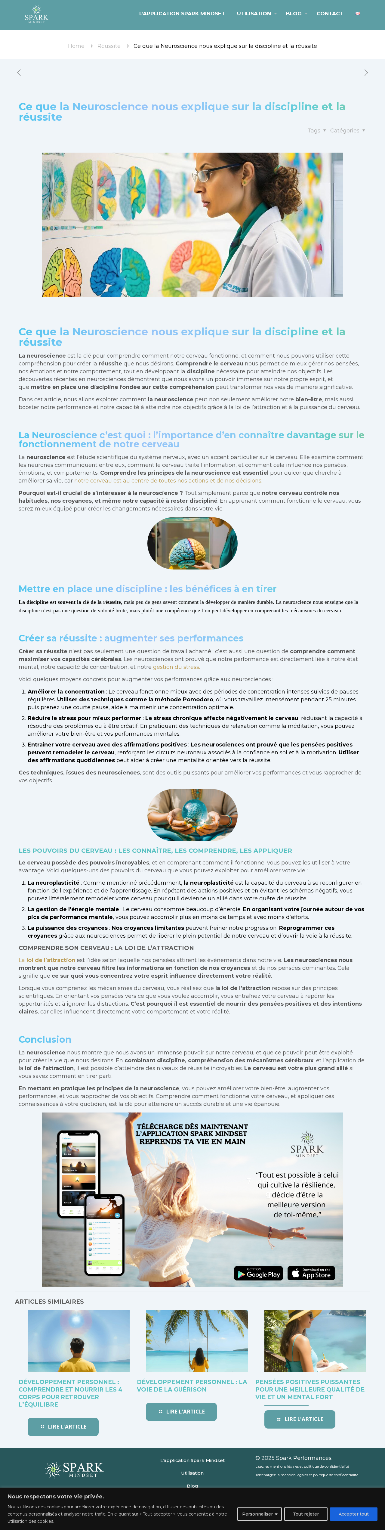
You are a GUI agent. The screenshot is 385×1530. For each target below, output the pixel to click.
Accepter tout (354, 1514)
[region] (192, 1509)
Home (76, 46)
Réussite (109, 46)
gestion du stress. (176, 667)
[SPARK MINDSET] (36, 13)
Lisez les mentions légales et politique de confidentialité (302, 1466)
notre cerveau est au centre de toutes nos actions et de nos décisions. (168, 480)
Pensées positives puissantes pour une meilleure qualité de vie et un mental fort (310, 1390)
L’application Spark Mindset (192, 1460)
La (47, 960)
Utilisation (192, 1473)
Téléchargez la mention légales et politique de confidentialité (306, 1475)
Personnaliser (257, 1514)
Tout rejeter (306, 1514)
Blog (192, 1486)
